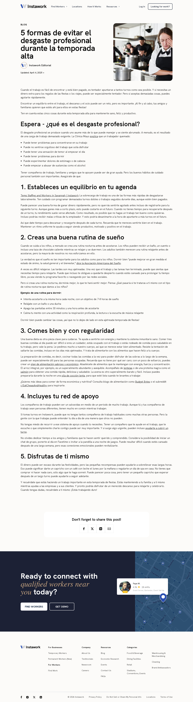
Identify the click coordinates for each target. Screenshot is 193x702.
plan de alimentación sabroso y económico (55, 364)
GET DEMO (61, 606)
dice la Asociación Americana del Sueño (98, 263)
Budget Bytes (142, 381)
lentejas (128, 368)
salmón (25, 371)
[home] (34, 6)
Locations (77, 6)
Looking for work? (160, 6)
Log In (142, 6)
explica (94, 136)
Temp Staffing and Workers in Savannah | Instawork (50, 195)
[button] (59, 6)
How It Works (94, 6)
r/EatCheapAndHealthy (34, 385)
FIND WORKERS (34, 606)
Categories (132, 647)
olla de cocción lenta (73, 375)
